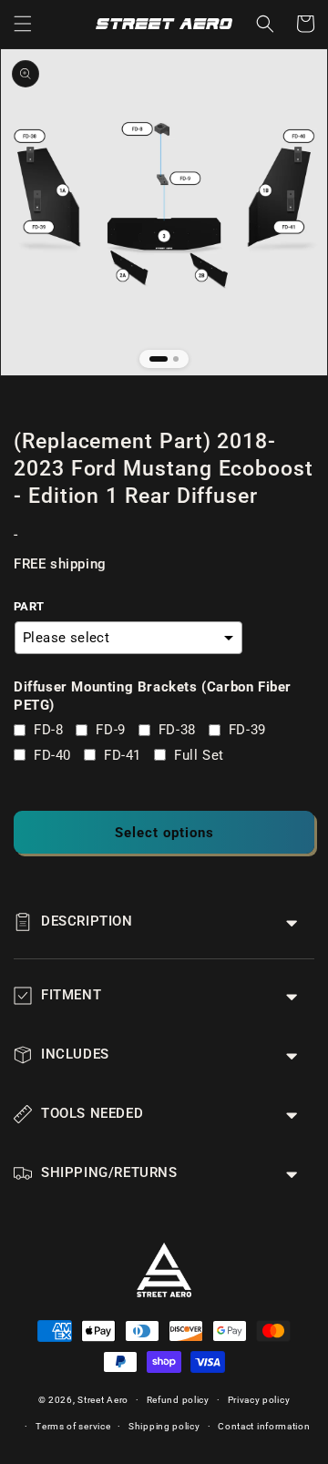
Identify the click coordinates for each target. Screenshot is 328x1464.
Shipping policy (164, 1426)
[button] (23, 24)
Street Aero (102, 1400)
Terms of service (73, 1426)
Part (29, 606)
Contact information (264, 1426)
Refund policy (178, 1400)
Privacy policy (259, 1400)
